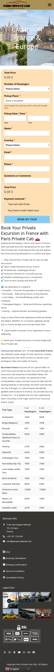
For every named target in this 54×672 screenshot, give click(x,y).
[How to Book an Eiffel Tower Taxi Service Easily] (11, 599)
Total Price (10, 72)
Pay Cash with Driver (19, 204)
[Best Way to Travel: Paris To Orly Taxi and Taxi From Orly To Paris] (27, 596)
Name (8, 128)
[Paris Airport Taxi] (27, 613)
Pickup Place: (12, 95)
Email (8, 152)
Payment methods (15, 198)
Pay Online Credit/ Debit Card (23, 210)
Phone (8, 164)
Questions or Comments (17, 175)
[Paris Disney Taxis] (11, 613)
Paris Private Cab (24, 664)
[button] (49, 5)
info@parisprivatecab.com (19, 541)
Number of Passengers (16, 84)
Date (6, 123)
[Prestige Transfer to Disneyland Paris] (43, 596)
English (14, 669)
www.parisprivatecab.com (13, 350)
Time (30, 123)
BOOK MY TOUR (27, 219)
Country (9, 140)
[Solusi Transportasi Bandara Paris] (43, 613)
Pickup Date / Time (15, 113)
